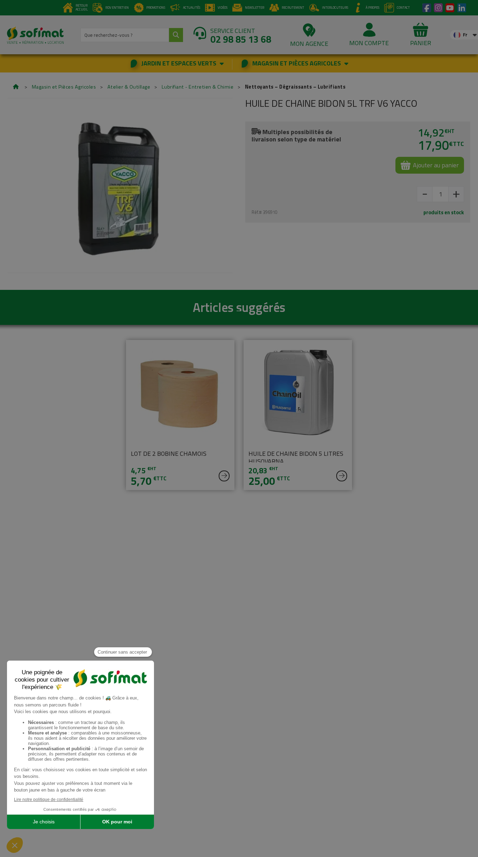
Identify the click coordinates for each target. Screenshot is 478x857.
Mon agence (309, 43)
